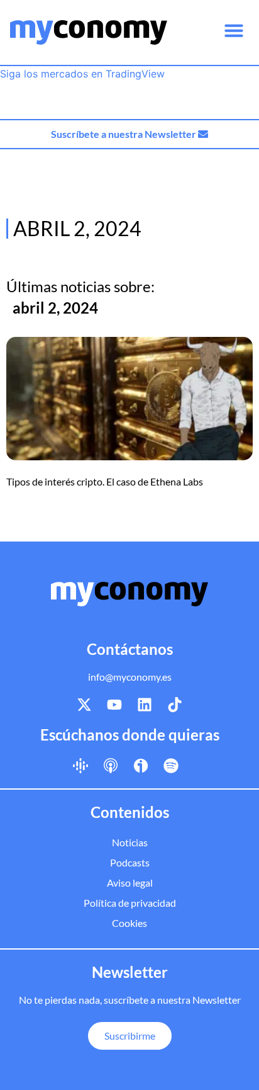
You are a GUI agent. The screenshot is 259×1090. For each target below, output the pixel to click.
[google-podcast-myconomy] (80, 766)
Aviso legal (130, 882)
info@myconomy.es (130, 677)
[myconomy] (88, 32)
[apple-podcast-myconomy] (110, 766)
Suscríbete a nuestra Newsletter (124, 134)
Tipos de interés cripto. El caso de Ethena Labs (104, 481)
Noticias (130, 842)
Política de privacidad (130, 903)
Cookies (129, 923)
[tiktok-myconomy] (174, 704)
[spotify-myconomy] (171, 766)
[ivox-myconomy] (140, 766)
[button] (234, 30)
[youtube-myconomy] (114, 704)
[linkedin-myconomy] (144, 704)
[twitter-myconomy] (84, 704)
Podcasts (130, 862)
